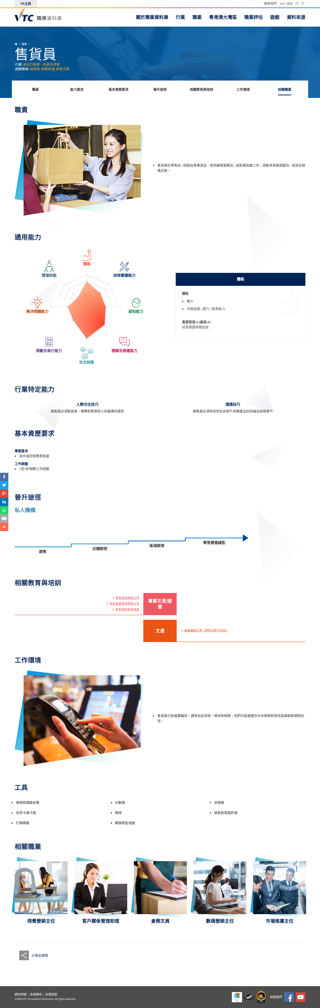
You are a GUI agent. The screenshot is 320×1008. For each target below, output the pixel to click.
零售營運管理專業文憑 (124, 604)
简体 (289, 4)
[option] (41, 892)
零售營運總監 (214, 542)
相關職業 (284, 90)
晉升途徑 (160, 90)
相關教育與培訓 (201, 90)
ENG (282, 4)
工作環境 (243, 90)
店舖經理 (99, 548)
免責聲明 (36, 994)
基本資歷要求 (119, 90)
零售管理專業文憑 (127, 598)
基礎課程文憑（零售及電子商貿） (206, 631)
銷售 (42, 551)
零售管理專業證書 (127, 609)
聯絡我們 (270, 4)
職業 (24, 44)
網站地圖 (20, 994)
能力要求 (77, 90)
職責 (35, 90)
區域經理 (156, 545)
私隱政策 (51, 994)
